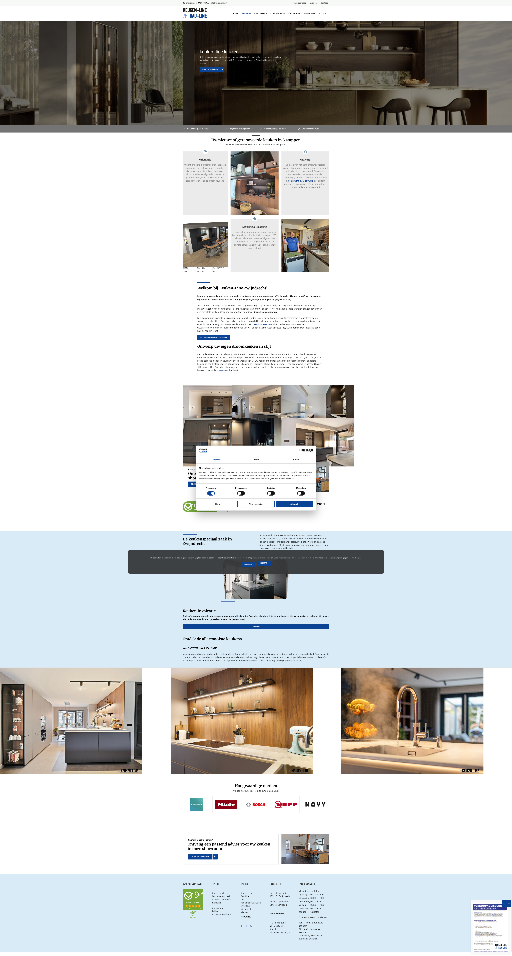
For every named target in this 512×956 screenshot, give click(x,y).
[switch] (241, 493)
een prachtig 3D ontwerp (300, 181)
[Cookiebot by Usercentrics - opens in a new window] (301, 451)
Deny (217, 504)
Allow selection (256, 504)
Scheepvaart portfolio (222, 899)
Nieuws (244, 912)
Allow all (294, 504)
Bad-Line (245, 896)
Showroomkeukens (221, 914)
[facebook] (242, 926)
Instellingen (356, 558)
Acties (215, 911)
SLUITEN (506, 903)
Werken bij (246, 909)
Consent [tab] (216, 459)
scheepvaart (223, 370)
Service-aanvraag (278, 905)
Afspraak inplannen (279, 902)
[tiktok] (246, 926)
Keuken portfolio (220, 893)
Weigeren (264, 563)
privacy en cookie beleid (260, 558)
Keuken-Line (247, 893)
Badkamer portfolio (221, 896)
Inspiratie (216, 903)
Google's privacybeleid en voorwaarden (289, 558)
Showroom (217, 908)
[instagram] (251, 926)
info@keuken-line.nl (219, 3)
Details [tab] (256, 459)
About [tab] (296, 459)
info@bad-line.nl (281, 932)
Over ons (245, 906)
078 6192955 (279, 923)
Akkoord (248, 564)
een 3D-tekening (262, 324)
